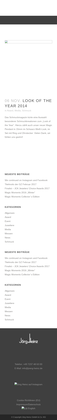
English (31, 408)
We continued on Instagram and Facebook (26, 180)
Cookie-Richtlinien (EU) (28, 400)
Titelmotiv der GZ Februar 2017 (20, 184)
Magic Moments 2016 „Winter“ (20, 192)
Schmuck (26, 110)
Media (18, 110)
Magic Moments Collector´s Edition (22, 196)
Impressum (22, 404)
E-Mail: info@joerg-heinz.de (28, 368)
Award (10, 110)
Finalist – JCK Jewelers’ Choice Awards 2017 (27, 188)
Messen (9, 233)
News (7, 237)
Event (7, 221)
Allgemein (10, 213)
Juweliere (9, 225)
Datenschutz (34, 404)
